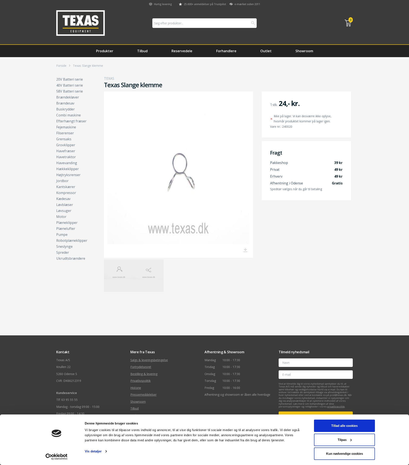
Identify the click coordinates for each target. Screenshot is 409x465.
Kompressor (66, 192)
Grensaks (63, 139)
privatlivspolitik (336, 406)
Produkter (104, 51)
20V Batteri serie (69, 79)
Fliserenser (65, 133)
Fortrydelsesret (140, 367)
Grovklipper (65, 145)
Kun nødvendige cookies (344, 453)
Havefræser (65, 151)
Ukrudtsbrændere (70, 258)
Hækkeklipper (67, 169)
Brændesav (65, 103)
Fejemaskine (66, 127)
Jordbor (62, 180)
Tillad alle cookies (344, 425)
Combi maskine (68, 115)
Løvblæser (64, 204)
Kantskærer (65, 186)
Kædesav (63, 198)
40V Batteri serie (69, 85)
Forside (61, 65)
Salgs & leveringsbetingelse (149, 360)
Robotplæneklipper (71, 240)
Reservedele (181, 51)
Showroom (304, 51)
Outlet (266, 51)
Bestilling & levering (143, 374)
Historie (135, 388)
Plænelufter (65, 228)
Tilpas (342, 440)
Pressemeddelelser (143, 395)
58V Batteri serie (69, 91)
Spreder (62, 252)
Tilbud (142, 51)
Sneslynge (64, 246)
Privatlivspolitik (140, 381)
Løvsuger (63, 210)
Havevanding (66, 163)
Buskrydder (65, 109)
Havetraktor (66, 157)
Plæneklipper (67, 222)
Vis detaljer (93, 451)
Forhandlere (226, 51)
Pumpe (62, 234)
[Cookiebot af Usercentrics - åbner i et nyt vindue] (56, 456)
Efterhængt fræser (71, 121)
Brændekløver (67, 97)
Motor (61, 216)
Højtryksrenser (68, 174)
